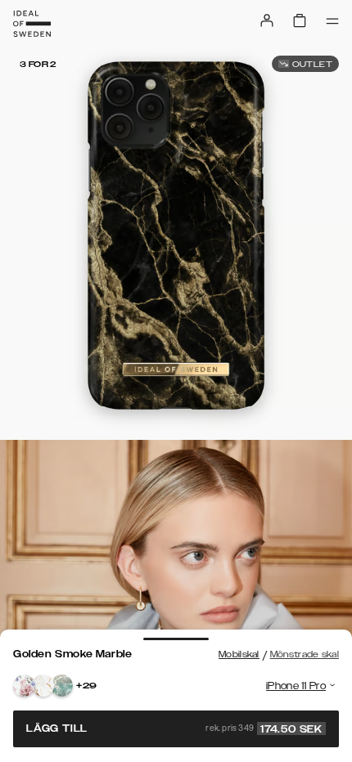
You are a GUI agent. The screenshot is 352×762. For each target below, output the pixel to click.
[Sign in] (266, 20)
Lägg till (174, 728)
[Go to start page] (32, 24)
